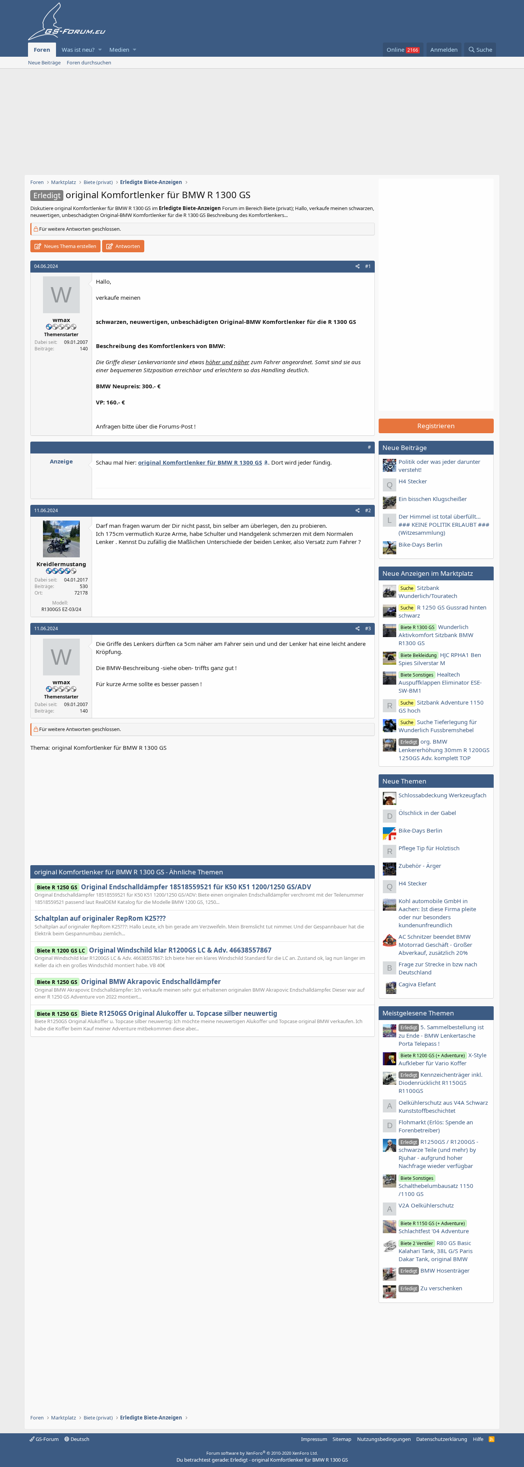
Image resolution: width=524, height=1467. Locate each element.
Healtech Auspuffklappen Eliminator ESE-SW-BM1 (440, 682)
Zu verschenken (431, 1288)
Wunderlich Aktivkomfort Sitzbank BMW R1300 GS (436, 635)
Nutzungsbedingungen (384, 1439)
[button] (100, 50)
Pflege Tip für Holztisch (429, 848)
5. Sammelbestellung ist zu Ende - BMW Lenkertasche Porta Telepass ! (441, 1035)
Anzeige (61, 461)
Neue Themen (404, 781)
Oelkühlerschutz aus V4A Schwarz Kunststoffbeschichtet (443, 1106)
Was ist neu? (78, 49)
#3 (368, 628)
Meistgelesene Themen (418, 1013)
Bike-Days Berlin (420, 544)
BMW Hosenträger (435, 1270)
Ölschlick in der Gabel (427, 812)
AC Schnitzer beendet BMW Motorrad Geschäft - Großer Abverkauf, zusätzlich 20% (435, 944)
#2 (368, 510)
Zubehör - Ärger (420, 865)
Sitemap (342, 1439)
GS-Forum (47, 1439)
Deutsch (79, 1439)
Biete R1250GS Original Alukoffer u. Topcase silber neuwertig (157, 1013)
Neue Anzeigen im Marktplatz (427, 573)
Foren (42, 49)
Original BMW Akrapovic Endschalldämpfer (129, 981)
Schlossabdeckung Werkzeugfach (442, 795)
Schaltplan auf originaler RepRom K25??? (100, 918)
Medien (119, 49)
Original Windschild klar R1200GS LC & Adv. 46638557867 (154, 950)
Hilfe (478, 1439)
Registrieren (436, 425)
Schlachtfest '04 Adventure (434, 1227)
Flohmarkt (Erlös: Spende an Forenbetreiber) (436, 1126)
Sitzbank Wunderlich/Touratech (428, 592)
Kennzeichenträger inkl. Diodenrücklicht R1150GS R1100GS (441, 1082)
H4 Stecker (413, 481)
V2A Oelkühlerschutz (426, 1205)
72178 (81, 593)
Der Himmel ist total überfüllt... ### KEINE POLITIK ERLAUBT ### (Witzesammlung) (444, 524)
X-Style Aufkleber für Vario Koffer (442, 1059)
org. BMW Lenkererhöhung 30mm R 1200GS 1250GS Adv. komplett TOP (444, 749)
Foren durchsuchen (89, 62)
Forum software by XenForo (262, 1453)
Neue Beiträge (44, 62)
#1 (368, 266)
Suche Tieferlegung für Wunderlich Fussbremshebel (438, 726)
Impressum (314, 1439)
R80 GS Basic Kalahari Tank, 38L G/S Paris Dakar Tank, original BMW (436, 1251)
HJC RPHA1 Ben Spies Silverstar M (440, 659)
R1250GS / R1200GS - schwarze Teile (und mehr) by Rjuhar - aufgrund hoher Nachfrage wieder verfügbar (438, 1154)
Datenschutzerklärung (441, 1439)
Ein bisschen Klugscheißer (433, 499)
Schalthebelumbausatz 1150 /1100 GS (436, 1186)
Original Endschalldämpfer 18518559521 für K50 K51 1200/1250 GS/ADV (174, 886)
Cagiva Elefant (417, 984)
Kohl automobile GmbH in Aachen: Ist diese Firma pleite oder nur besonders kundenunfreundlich (437, 913)
